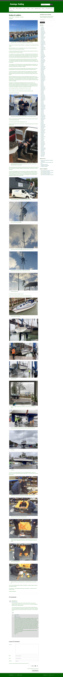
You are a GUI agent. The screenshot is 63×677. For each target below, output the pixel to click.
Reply (12, 612)
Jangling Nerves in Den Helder (45, 165)
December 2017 (43, 76)
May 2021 (42, 52)
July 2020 (42, 58)
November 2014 (43, 106)
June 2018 (42, 71)
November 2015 (43, 97)
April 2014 (42, 113)
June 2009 (42, 133)
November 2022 (43, 42)
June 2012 (42, 128)
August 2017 (42, 80)
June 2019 (42, 64)
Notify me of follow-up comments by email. (33, 668)
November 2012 (43, 124)
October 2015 (43, 98)
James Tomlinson (17, 614)
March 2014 (42, 114)
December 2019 (43, 60)
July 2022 (42, 45)
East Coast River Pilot (49, 8)
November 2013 (43, 116)
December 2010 (43, 132)
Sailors (43, 8)
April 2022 (42, 46)
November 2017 (43, 77)
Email (9, 658)
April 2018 (42, 73)
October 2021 (43, 48)
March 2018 (42, 74)
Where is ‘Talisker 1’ (19, 8)
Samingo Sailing (17, 4)
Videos (24, 8)
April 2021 (42, 53)
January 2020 (43, 59)
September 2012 (43, 126)
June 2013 (42, 121)
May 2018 (42, 72)
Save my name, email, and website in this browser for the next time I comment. (18, 663)
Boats (32, 8)
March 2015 (42, 104)
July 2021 (42, 50)
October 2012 (43, 125)
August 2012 (42, 127)
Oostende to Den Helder (44, 166)
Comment (10, 644)
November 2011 (43, 129)
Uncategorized (14, 591)
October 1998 (43, 154)
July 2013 (42, 120)
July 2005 (42, 137)
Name (10, 655)
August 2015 (42, 100)
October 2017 (43, 78)
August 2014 (42, 109)
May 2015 (42, 103)
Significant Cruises (38, 8)
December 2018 (43, 66)
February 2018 (43, 75)
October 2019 (43, 61)
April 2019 (42, 65)
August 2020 (42, 57)
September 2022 (43, 44)
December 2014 (43, 105)
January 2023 (43, 41)
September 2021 (43, 49)
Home (10, 8)
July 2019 (42, 63)
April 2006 (42, 135)
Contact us (11, 10)
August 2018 (42, 69)
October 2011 (43, 130)
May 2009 (42, 134)
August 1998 (42, 155)
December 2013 (43, 115)
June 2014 (42, 111)
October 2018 (43, 67)
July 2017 (42, 81)
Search (52, 4)
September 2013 (43, 118)
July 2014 (42, 110)
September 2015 (43, 99)
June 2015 (42, 102)
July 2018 (42, 70)
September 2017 (43, 79)
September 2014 (43, 108)
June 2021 (42, 51)
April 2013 (42, 123)
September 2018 (43, 68)
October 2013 (43, 117)
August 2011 (42, 131)
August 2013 (42, 119)
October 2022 (43, 43)
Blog (13, 8)
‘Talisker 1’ (28, 8)
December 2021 (43, 47)
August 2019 (42, 62)
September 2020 (43, 56)
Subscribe (42, 22)
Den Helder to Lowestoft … (44, 164)
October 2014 (43, 107)
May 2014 (42, 112)
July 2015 (42, 101)
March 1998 (42, 156)
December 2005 (43, 136)
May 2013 (42, 122)
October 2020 (43, 55)
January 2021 (43, 54)
